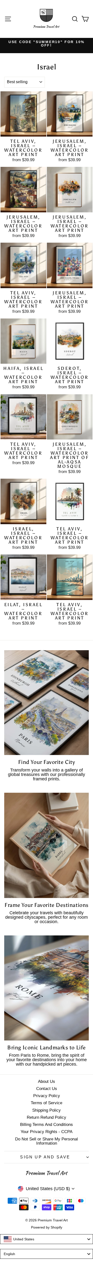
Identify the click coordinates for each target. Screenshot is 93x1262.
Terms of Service (46, 1103)
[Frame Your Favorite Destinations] (46, 845)
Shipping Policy (46, 1110)
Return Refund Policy (46, 1117)
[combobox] (46, 1239)
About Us (46, 1081)
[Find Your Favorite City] (46, 702)
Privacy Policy (46, 1095)
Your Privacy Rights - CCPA (46, 1131)
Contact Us (46, 1088)
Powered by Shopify (46, 1227)
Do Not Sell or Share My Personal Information (46, 1141)
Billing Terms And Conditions (46, 1124)
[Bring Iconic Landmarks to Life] (46, 987)
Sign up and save (45, 1157)
